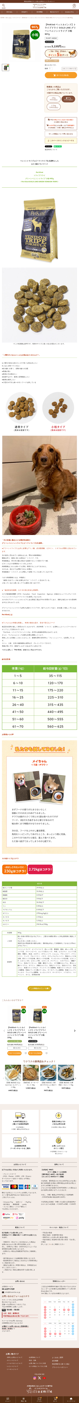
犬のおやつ (24, 12)
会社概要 (55, 1361)
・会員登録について (34, 1357)
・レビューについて (12, 1366)
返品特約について (51, 149)
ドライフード (16, 17)
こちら (49, 1244)
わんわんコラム (69, 12)
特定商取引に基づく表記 (60, 1364)
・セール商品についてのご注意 (37, 1366)
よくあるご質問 (57, 1357)
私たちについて (54, 12)
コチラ (36, 650)
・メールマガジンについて (14, 1363)
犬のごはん (9, 12)
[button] (4, 1031)
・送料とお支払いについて (14, 1357)
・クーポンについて (12, 1369)
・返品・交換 (32, 1360)
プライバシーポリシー (60, 1367)
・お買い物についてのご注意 (37, 1363)
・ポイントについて (12, 1360)
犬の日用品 (39, 12)
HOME (2, 17)
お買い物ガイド (12, 1354)
